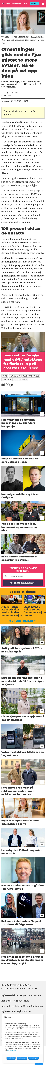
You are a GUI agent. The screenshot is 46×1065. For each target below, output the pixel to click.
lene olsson (20, 380)
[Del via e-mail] (12, 385)
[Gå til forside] (3, 3)
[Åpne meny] (43, 4)
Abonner (34, 4)
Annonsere (16, 4)
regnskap (15, 376)
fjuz (5, 376)
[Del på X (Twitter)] (8, 385)
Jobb (8, 4)
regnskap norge (31, 376)
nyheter (7, 380)
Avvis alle (11, 1058)
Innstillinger (39, 1063)
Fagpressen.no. (11, 1050)
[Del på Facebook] (3, 385)
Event (25, 4)
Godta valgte (22, 1058)
